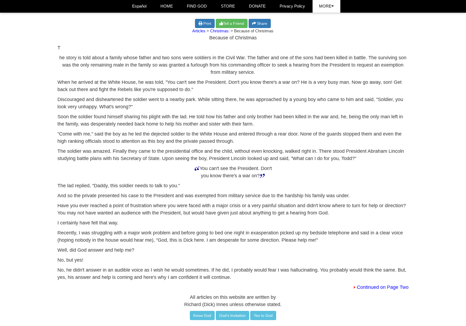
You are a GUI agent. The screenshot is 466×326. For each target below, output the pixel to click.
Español (139, 6)
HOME (166, 6)
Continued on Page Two (383, 287)
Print (206, 23)
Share (261, 23)
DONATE (257, 6)
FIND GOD (197, 6)
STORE (228, 6)
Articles (198, 31)
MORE (325, 6)
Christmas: (220, 31)
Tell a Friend (233, 23)
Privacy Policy (292, 6)
